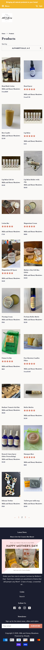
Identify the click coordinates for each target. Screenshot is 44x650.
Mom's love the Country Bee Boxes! (22, 537)
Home (3, 33)
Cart (40, 6)
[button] (30, 89)
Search (22, 596)
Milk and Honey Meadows (28, 633)
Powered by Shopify (22, 636)
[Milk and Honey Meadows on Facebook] (14, 608)
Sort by (4, 44)
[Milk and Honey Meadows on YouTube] (29, 608)
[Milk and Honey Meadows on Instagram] (24, 608)
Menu (7, 6)
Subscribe (35, 626)
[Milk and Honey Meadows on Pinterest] (19, 608)
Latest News (22, 532)
